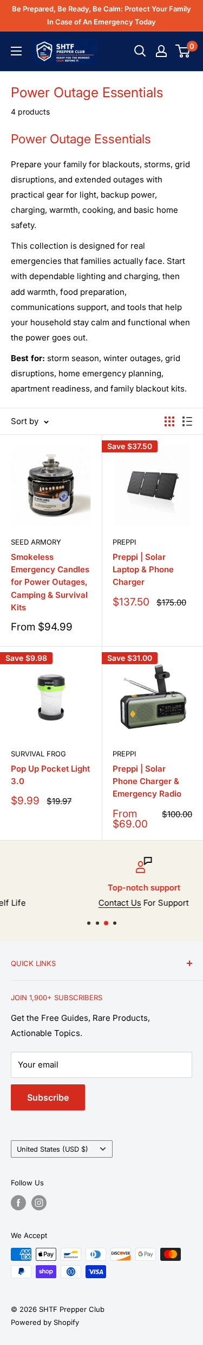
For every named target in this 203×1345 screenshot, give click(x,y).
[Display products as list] (187, 421)
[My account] (161, 51)
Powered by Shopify (45, 1322)
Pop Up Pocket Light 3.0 (50, 774)
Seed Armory (36, 542)
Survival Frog (38, 753)
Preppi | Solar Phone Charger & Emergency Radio (147, 781)
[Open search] (140, 51)
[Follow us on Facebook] (18, 1202)
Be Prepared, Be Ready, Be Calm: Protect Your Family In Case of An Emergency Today (101, 15)
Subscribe (48, 1097)
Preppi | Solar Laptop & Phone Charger (143, 570)
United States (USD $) (52, 1149)
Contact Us (82, 903)
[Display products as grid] (169, 421)
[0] (183, 51)
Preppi (124, 542)
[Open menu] (16, 51)
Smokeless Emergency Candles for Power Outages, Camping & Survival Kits (50, 582)
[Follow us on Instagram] (39, 1202)
